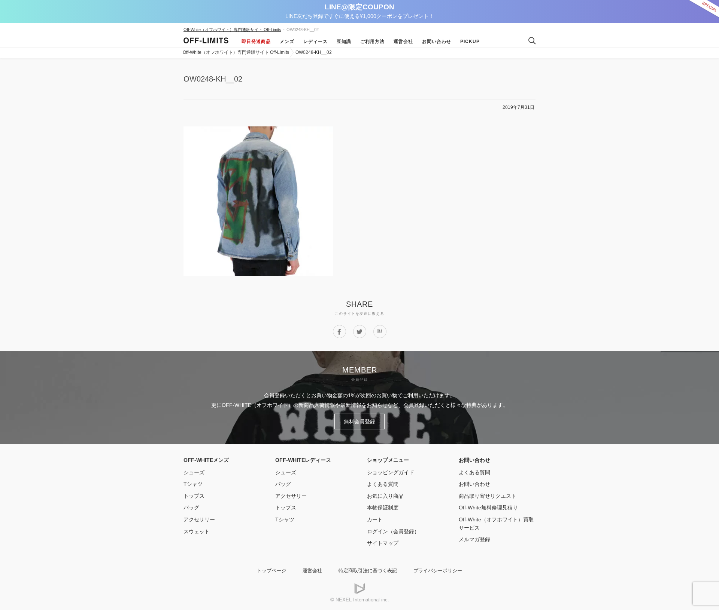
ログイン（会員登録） (393, 531)
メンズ (287, 41)
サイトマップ (382, 543)
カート (375, 519)
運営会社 (403, 41)
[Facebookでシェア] (339, 331)
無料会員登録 (359, 421)
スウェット (196, 531)
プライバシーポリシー (437, 570)
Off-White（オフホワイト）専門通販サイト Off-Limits (232, 29)
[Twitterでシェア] (359, 331)
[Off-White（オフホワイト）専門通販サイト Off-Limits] (205, 42)
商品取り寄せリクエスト (487, 496)
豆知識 (344, 41)
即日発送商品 (256, 41)
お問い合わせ (436, 41)
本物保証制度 (382, 508)
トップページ (271, 570)
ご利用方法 (372, 41)
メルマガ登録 (474, 539)
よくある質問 (382, 484)
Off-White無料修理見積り (488, 508)
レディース (315, 41)
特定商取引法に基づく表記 (368, 570)
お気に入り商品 (385, 496)
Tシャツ (193, 484)
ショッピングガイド (390, 472)
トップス (193, 496)
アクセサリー (199, 519)
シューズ (193, 472)
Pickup (470, 41)
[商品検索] (529, 41)
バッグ (191, 508)
